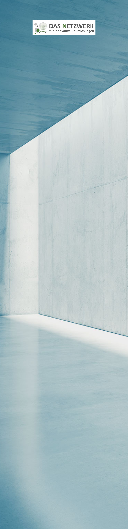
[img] (64, 264)
